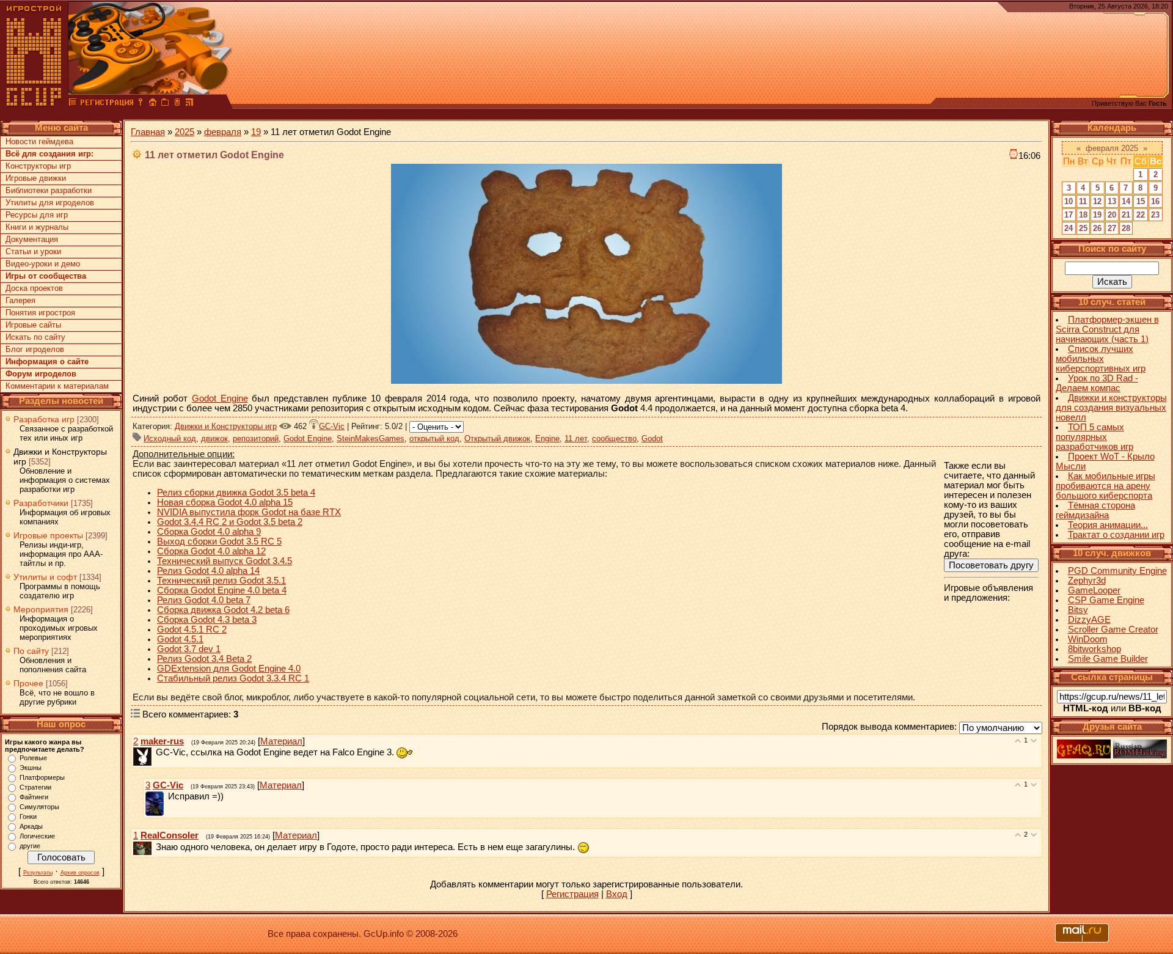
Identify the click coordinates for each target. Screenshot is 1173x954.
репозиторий (256, 438)
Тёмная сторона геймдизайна (1095, 510)
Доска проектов (34, 288)
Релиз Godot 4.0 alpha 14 (208, 571)
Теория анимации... (1108, 525)
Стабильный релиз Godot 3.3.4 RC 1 (233, 678)
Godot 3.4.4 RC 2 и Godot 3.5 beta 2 (229, 522)
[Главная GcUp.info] (34, 104)
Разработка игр (44, 419)
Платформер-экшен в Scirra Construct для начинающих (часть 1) (1107, 329)
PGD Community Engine (1117, 571)
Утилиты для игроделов (49, 202)
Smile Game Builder (1108, 659)
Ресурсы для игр (36, 214)
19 (256, 132)
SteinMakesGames (370, 438)
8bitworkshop (1094, 649)
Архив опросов (80, 873)
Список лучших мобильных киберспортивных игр (1101, 358)
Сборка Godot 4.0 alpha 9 (209, 532)
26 (1097, 228)
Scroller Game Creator (1113, 629)
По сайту (31, 651)
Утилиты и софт (45, 577)
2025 (184, 132)
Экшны (31, 767)
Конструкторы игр (38, 166)
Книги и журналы (36, 227)
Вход (616, 894)
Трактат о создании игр (1116, 535)
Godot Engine (220, 398)
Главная (148, 132)
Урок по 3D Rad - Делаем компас (1097, 383)
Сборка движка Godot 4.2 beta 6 (223, 610)
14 (1126, 201)
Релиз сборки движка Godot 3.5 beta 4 (236, 492)
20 (1112, 214)
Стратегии (35, 787)
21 (1126, 214)
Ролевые (33, 757)
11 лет (576, 438)
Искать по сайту (35, 337)
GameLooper (1094, 590)
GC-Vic (332, 426)
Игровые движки (35, 178)
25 (1083, 228)
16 (1155, 201)
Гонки (28, 816)
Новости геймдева (39, 141)
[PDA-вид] (177, 104)
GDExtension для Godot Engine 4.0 (229, 668)
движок (214, 438)
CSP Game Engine (1106, 600)
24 (1068, 228)
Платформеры (42, 777)
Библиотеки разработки (48, 190)
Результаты (38, 873)
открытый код (434, 438)
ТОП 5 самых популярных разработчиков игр (1094, 437)
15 (1140, 201)
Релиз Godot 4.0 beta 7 (203, 600)
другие (30, 845)
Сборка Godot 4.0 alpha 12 (211, 551)
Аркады (31, 826)
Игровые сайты (33, 324)
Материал (281, 741)
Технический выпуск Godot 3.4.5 (224, 561)
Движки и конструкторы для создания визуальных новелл (1111, 407)
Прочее (28, 683)
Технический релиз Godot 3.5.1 (221, 580)
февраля (222, 132)
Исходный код (170, 438)
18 (1083, 214)
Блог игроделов (34, 349)
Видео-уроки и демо (42, 263)
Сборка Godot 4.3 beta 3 (207, 620)
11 (1083, 201)
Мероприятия (40, 609)
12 (1097, 201)
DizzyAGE (1089, 620)
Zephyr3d (1087, 580)
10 (1068, 201)
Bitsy (1078, 610)
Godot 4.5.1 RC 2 (192, 629)
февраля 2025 (1112, 148)
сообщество (614, 438)
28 (1126, 228)
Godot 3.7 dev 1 (189, 649)
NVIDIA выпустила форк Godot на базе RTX (249, 512)
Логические (37, 836)
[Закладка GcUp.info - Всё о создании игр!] (165, 104)
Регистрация (572, 894)
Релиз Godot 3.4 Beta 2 (204, 659)
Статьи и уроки (33, 251)
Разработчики (40, 503)
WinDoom (1088, 639)
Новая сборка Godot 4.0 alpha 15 (225, 502)
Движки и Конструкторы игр (226, 426)
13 (1112, 201)
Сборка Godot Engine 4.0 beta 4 (222, 590)
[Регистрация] (106, 104)
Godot (652, 438)
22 (1140, 214)
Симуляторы (39, 806)
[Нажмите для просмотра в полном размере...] (586, 381)
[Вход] (140, 104)
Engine (547, 438)
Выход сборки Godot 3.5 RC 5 (219, 541)
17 (1068, 214)
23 (1155, 214)
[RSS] (189, 104)
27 (1112, 228)
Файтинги (34, 797)
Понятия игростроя (40, 312)
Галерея (20, 300)
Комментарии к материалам (57, 386)
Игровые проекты (48, 535)
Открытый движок (497, 438)
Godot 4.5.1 (180, 639)
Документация (31, 239)
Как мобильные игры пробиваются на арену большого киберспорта (1105, 486)
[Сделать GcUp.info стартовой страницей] (153, 104)
